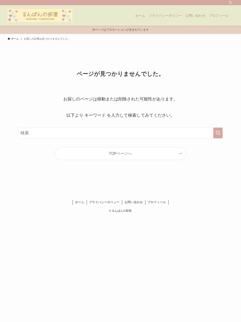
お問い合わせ (134, 202)
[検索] (230, 2)
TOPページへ (120, 153)
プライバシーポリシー (104, 202)
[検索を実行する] (218, 133)
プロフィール (157, 202)
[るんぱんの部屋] (40, 15)
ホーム (79, 202)
